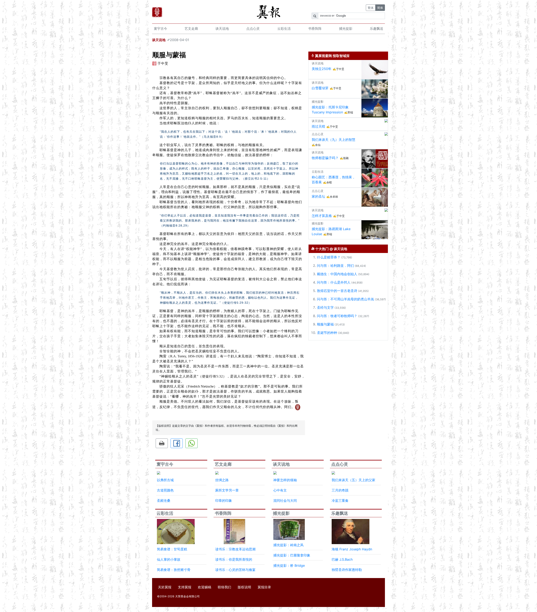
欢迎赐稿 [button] (204, 587)
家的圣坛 (318, 196)
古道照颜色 (165, 490)
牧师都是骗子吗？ (325, 158)
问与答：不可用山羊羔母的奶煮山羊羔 (345, 299)
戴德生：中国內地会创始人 (337, 274)
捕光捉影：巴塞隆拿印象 (291, 555)
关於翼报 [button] (164, 587)
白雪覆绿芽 (320, 88)
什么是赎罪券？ (328, 257)
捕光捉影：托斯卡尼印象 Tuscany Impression (330, 109)
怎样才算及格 (322, 216)
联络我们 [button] (224, 587)
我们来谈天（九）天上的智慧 (333, 139)
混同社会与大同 (285, 500)
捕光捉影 (345, 28)
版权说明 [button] (244, 587)
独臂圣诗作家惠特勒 (347, 570)
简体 (380, 7)
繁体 (371, 7)
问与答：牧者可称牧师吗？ (337, 316)
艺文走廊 (191, 28)
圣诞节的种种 (327, 333)
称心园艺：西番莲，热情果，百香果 (333, 179)
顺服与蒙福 (325, 324)
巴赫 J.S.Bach (342, 559)
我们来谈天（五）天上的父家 (353, 480)
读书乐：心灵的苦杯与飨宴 (235, 570)
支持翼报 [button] (184, 587)
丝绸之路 (222, 480)
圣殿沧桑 (163, 500)
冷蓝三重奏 (340, 500)
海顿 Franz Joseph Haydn (352, 549)
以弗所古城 (165, 480)
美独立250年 (321, 69)
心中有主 (280, 490)
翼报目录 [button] (264, 587)
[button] (162, 443)
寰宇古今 (160, 28)
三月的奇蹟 (340, 490)
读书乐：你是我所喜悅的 (233, 559)
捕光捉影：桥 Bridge (289, 565)
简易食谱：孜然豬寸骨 (173, 570)
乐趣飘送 (376, 28)
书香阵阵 (315, 28)
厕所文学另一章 (227, 490)
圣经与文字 (325, 307)
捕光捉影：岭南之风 (288, 545)
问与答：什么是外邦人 (334, 282)
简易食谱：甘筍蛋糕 (172, 549)
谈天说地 (222, 28)
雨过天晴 (318, 126)
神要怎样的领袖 (285, 480)
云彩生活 (284, 28)
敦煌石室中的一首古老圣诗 (337, 291)
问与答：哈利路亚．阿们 (335, 265)
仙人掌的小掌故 (168, 559)
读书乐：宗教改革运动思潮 (235, 549)
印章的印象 (223, 500)
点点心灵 (253, 28)
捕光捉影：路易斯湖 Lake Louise (331, 231)
